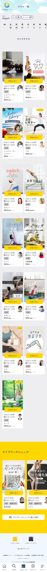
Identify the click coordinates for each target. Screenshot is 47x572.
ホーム (4, 570)
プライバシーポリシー (23, 558)
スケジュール (23, 570)
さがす (14, 570)
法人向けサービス (23, 549)
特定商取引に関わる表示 (37, 555)
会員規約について (7, 555)
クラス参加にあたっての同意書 (22, 555)
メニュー (42, 570)
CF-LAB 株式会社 (30, 562)
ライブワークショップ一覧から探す (26, 517)
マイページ (33, 570)
